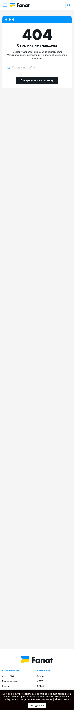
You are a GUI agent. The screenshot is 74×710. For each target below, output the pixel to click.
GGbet (40, 686)
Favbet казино (10, 681)
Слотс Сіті (8, 676)
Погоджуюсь (37, 705)
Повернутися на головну (37, 80)
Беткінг (6, 686)
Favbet (40, 676)
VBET (40, 681)
